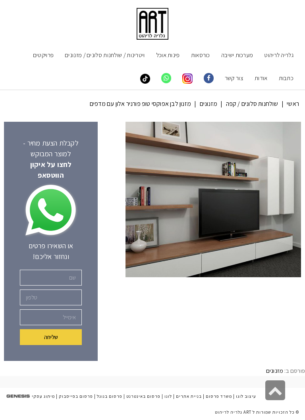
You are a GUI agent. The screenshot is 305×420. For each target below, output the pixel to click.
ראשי (293, 104)
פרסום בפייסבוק (76, 396)
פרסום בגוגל (109, 396)
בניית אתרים (189, 396)
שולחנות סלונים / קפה (252, 104)
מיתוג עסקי (43, 396)
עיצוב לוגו (246, 396)
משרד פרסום (219, 396)
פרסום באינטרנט (143, 396)
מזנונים (208, 104)
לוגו (168, 396)
